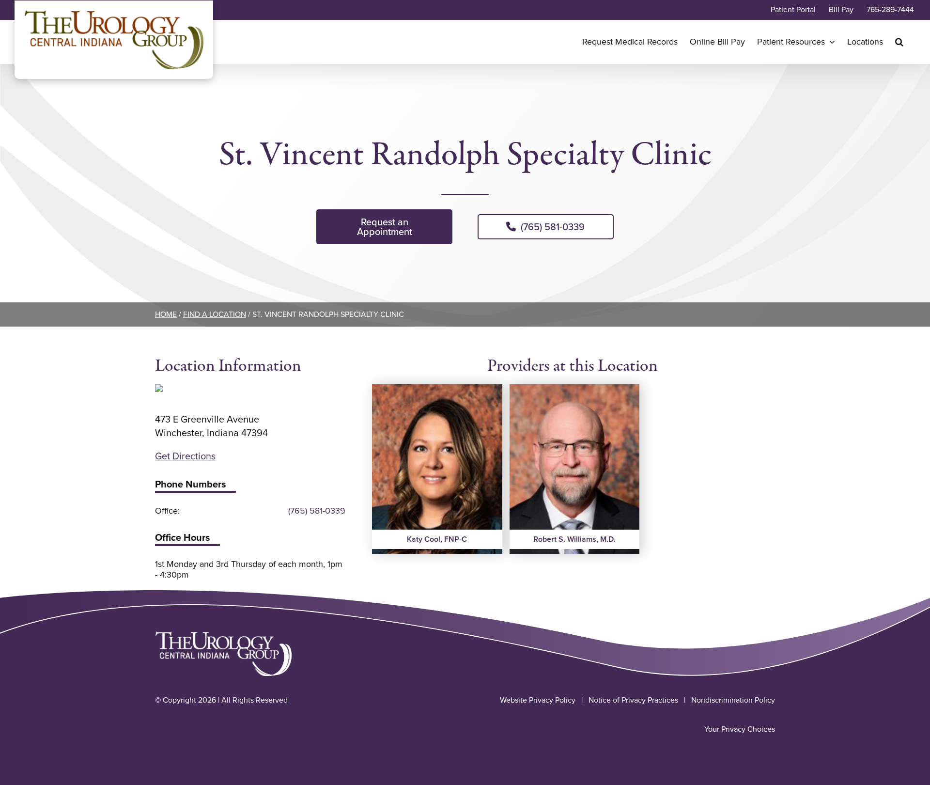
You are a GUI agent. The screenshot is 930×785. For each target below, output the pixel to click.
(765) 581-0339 (316, 510)
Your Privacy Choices (739, 729)
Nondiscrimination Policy (733, 700)
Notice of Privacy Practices (633, 700)
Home (166, 314)
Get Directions (185, 456)
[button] (899, 41)
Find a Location (214, 314)
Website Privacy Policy (537, 700)
